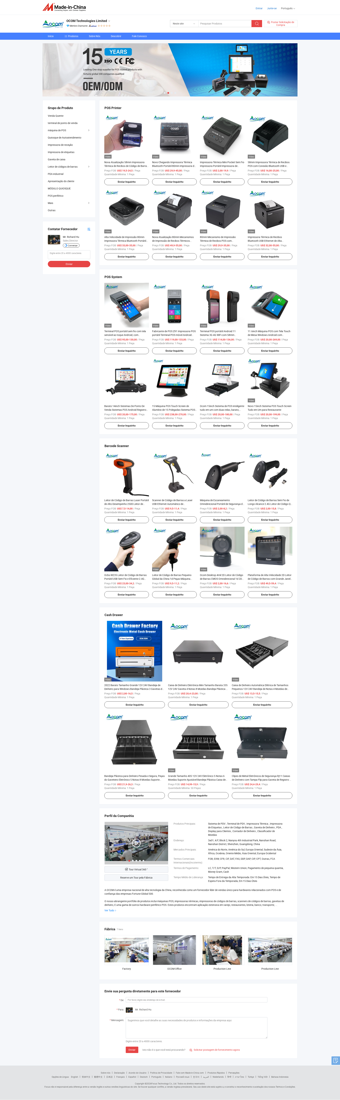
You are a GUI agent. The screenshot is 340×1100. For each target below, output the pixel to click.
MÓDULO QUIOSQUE (59, 188)
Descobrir (116, 36)
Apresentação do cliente (61, 181)
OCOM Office (174, 968)
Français (120, 1076)
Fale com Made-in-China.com (190, 1072)
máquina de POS (57, 130)
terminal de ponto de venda (63, 123)
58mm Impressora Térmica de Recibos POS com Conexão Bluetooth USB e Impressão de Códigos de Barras (269, 165)
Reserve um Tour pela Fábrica (136, 877)
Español (132, 1076)
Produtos (73, 36)
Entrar (259, 8)
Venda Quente (55, 115)
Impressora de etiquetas (61, 152)
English (74, 1076)
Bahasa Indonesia (279, 1076)
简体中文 (86, 1076)
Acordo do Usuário (137, 1072)
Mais (50, 203)
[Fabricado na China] (65, 7)
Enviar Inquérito (127, 181)
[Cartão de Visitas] (88, 229)
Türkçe (251, 1076)
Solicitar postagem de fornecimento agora (214, 1049)
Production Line (222, 968)
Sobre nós (105, 1072)
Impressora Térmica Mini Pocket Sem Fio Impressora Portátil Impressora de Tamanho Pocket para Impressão (222, 165)
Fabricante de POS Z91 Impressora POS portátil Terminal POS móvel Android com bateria (174, 334)
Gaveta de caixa (56, 159)
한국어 (196, 1076)
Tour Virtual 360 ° (138, 869)
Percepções (233, 1072)
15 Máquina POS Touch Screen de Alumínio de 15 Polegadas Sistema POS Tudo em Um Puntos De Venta (173, 409)
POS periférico (55, 195)
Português (156, 1076)
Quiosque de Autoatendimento (64, 137)
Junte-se (272, 8)
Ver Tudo (109, 910)
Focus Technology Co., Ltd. (164, 1083)
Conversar (73, 245)
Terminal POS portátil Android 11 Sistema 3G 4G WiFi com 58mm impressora (218, 334)
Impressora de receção (60, 144)
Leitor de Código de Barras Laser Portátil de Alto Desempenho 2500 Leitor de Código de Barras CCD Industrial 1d (126, 503)
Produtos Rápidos (216, 1072)
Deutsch (144, 1076)
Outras (51, 210)
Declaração (119, 1072)
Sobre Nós (94, 36)
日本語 (109, 1076)
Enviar (132, 1049)
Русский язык (182, 1076)
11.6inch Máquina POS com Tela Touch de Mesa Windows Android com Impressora (269, 334)
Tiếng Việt (263, 1076)
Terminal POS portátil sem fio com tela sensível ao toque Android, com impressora (125, 334)
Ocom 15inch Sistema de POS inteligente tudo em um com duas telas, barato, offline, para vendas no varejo (222, 409)
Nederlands (218, 1076)
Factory (126, 968)
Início (51, 36)
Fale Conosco (139, 36)
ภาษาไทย (239, 1076)
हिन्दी (229, 1076)
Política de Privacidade (161, 1072)
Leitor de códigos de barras (63, 166)
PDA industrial (55, 174)
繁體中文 (98, 1076)
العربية (206, 1076)
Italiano (168, 1076)
